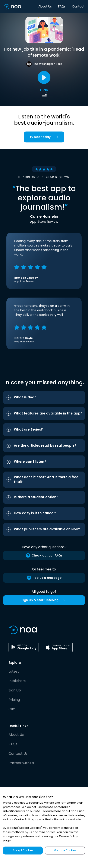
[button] (44, 397)
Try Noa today (39, 137)
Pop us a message (47, 578)
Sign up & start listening (40, 600)
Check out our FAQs (47, 555)
